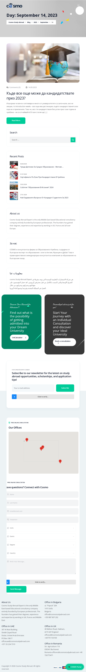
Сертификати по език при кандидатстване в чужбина (42, 177)
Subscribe (65, 388)
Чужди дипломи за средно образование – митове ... (41, 167)
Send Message (15, 589)
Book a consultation (62, 341)
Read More (16, 120)
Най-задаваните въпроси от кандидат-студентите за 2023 (44, 197)
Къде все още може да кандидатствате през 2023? (40, 96)
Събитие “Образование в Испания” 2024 (36, 187)
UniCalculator (17, 337)
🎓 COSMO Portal (74, 667)
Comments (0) (14, 87)
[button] (41, 449)
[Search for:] (43, 140)
